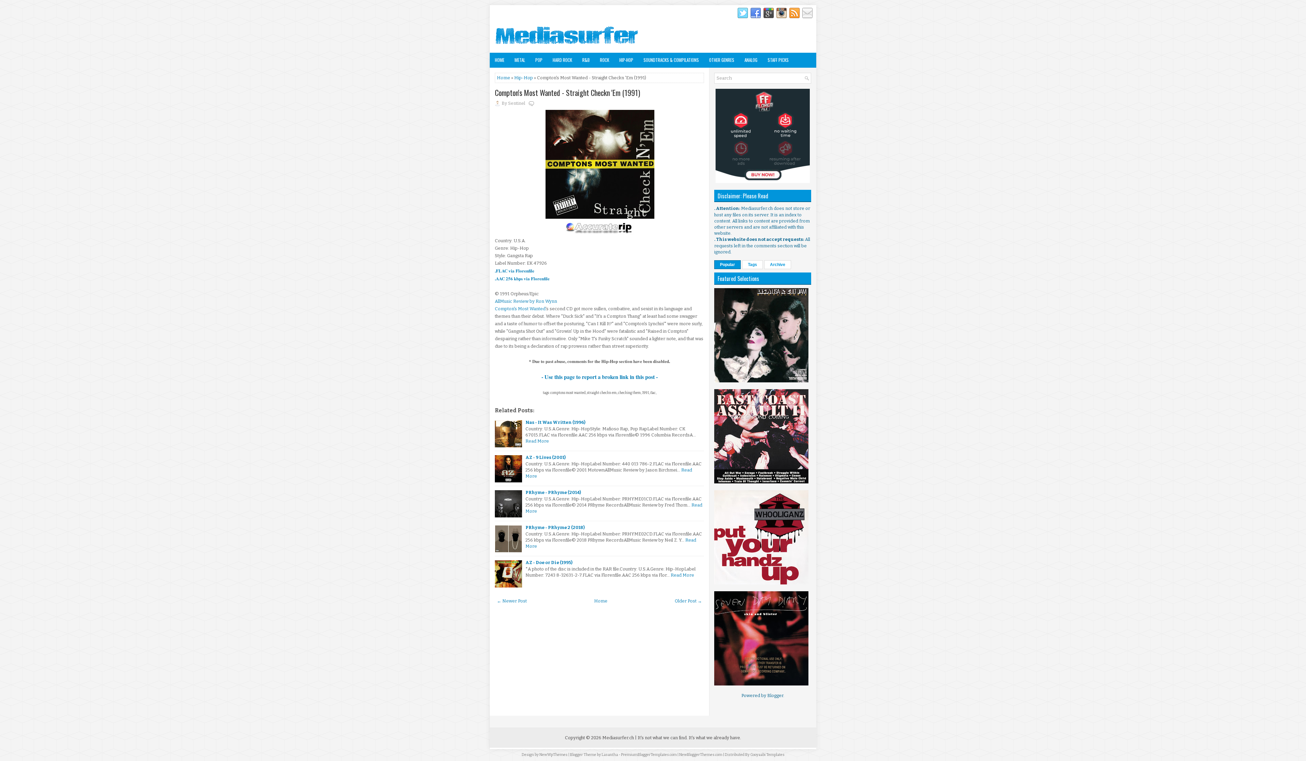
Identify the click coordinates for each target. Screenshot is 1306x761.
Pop (538, 59)
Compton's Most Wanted (520, 308)
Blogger (775, 695)
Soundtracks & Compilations (671, 59)
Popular (727, 264)
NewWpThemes (553, 754)
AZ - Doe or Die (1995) (548, 562)
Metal (520, 59)
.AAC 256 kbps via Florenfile (522, 278)
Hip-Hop (626, 59)
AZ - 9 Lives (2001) (545, 457)
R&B (586, 59)
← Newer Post (512, 600)
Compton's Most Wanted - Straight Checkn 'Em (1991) (567, 92)
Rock (604, 59)
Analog (750, 59)
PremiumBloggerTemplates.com (649, 754)
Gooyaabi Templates (767, 754)
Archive (777, 264)
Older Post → (688, 600)
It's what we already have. (715, 737)
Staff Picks (778, 59)
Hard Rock (562, 59)
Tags (752, 264)
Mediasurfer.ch (618, 737)
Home (499, 59)
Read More (537, 441)
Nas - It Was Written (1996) (555, 422)
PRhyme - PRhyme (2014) (553, 492)
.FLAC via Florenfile (514, 270)
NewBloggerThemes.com (700, 754)
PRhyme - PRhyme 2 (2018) (555, 527)
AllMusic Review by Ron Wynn (526, 301)
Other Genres (721, 59)
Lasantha (610, 754)
